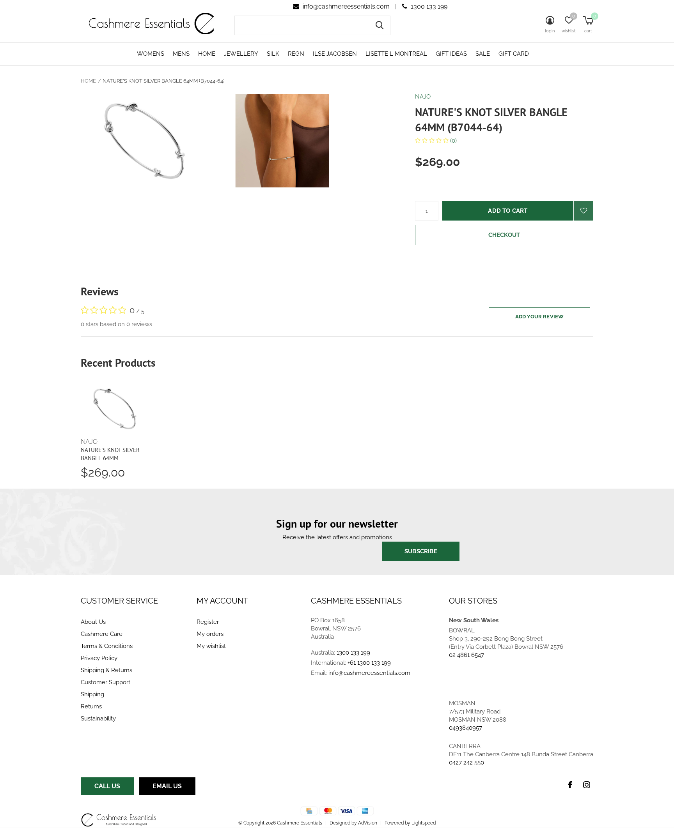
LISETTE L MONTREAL (396, 53)
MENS (181, 53)
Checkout (504, 234)
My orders (210, 633)
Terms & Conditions (107, 646)
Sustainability (98, 718)
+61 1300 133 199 (369, 662)
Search (379, 25)
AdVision (367, 823)
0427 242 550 (466, 762)
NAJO (423, 96)
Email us (167, 786)
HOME (206, 53)
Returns (91, 706)
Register (208, 621)
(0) (453, 140)
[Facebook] (570, 784)
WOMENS (150, 53)
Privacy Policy (99, 658)
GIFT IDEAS (451, 53)
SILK (273, 53)
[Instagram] (586, 784)
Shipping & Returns (106, 670)
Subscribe (420, 551)
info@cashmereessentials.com (346, 6)
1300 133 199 (428, 6)
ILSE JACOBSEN (335, 53)
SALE (482, 53)
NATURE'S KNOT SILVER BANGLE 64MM (110, 454)
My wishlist (211, 646)
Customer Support (105, 682)
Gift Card (513, 53)
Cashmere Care (101, 633)
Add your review (539, 317)
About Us (93, 621)
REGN (296, 53)
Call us (107, 786)
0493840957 (465, 727)
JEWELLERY (241, 53)
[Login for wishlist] (583, 211)
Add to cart (507, 210)
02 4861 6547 (466, 655)
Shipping (92, 694)
